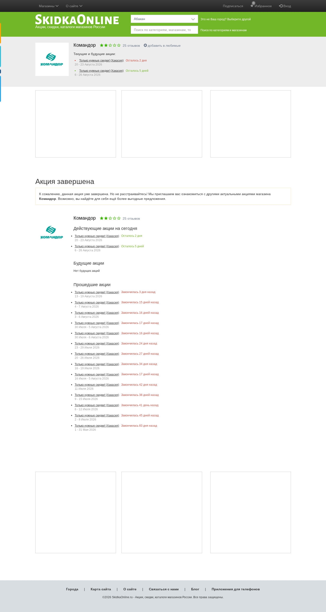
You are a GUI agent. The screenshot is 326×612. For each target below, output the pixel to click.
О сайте (130, 589)
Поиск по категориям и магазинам (223, 30)
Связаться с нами (164, 589)
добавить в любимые (164, 45)
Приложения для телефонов (236, 589)
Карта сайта (101, 589)
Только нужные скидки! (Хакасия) (101, 60)
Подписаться (233, 6)
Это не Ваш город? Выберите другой (225, 19)
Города (72, 589)
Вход (286, 6)
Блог (195, 589)
